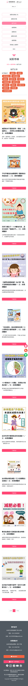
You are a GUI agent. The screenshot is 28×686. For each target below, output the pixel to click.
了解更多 (14, 145)
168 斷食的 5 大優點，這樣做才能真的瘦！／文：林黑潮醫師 (14, 384)
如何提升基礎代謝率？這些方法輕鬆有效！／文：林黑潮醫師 (13, 586)
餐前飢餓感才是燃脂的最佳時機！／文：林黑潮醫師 (13, 533)
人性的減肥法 (7, 91)
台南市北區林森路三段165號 (14, 630)
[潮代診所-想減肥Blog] (20, 667)
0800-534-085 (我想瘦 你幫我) (17, 670)
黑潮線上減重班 (14, 44)
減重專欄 (12, 64)
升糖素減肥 (6, 82)
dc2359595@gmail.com (15, 636)
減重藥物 (14, 27)
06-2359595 (15, 633)
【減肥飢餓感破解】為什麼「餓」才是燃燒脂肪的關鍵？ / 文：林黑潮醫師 (13, 285)
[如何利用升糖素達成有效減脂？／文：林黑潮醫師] (14, 430)
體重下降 (12, 79)
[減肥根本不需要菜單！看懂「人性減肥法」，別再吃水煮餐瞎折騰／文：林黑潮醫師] (14, 123)
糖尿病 (5, 79)
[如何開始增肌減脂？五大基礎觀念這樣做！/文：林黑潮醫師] (14, 473)
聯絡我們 (14, 656)
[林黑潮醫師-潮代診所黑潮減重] (10, 667)
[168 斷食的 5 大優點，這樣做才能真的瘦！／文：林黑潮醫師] (14, 377)
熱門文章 (14, 23)
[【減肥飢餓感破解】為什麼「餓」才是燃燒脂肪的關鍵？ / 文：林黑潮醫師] (14, 277)
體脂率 (13, 85)
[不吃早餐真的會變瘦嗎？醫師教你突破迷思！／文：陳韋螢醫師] (14, 168)
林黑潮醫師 (16, 76)
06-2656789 (15, 647)
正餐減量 (13, 88)
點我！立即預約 (14, 661)
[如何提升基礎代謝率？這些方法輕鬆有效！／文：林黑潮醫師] (14, 579)
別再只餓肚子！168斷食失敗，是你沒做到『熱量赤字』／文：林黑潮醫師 (13, 229)
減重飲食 (14, 32)
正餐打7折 (21, 85)
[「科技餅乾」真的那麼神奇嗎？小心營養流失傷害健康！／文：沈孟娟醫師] (14, 322)
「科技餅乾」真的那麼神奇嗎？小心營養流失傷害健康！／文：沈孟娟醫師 (13, 330)
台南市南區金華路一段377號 (14, 644)
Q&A (14, 49)
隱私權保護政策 (14, 672)
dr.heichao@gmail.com (16, 650)
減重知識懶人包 (14, 14)
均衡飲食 (20, 79)
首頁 (8, 64)
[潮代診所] (7, 667)
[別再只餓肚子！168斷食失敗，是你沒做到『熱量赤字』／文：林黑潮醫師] (14, 221)
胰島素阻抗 (6, 76)
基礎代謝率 (16, 82)
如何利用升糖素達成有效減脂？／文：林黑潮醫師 (13, 437)
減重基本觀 (14, 19)
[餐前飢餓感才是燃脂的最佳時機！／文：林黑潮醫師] (14, 526)
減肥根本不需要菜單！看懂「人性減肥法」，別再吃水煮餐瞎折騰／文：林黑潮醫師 (13, 131)
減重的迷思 (14, 36)
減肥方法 (5, 85)
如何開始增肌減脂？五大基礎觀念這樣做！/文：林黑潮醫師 (13, 480)
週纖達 (12, 73)
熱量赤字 (5, 88)
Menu (13, 6)
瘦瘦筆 (19, 73)
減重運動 (14, 40)
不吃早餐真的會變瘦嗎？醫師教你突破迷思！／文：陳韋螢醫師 (13, 175)
